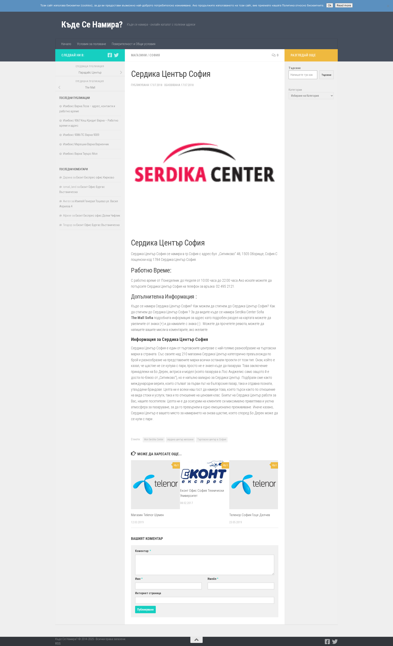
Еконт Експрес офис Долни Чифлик (98, 215)
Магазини (139, 55)
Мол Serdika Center (153, 439)
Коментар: (143, 551)
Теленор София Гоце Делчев (249, 515)
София (154, 55)
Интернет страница (148, 593)
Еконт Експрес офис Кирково (95, 177)
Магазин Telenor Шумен (147, 515)
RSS (58, 643)
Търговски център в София (211, 439)
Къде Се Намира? (92, 24)
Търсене (326, 74)
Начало (66, 44)
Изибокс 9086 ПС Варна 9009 (81, 135)
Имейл (213, 578)
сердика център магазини (180, 439)
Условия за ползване (91, 44)
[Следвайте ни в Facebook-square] (109, 55)
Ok (329, 5)
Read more (344, 5)
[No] (388, 6)
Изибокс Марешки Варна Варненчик (86, 144)
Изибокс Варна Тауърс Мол (80, 154)
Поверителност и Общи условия (133, 44)
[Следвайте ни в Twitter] (116, 55)
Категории (295, 90)
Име (138, 578)
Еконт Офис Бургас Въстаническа (98, 225)
